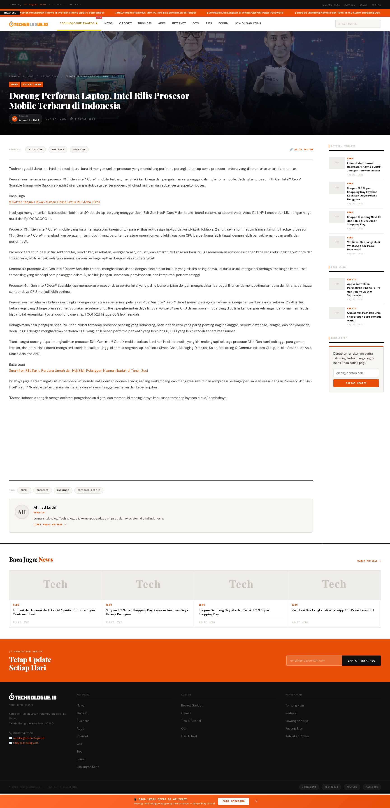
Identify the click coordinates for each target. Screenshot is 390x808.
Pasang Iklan (294, 728)
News (108, 23)
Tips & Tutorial (191, 721)
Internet (179, 23)
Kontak (376, 5)
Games (186, 713)
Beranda (14, 76)
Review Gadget (191, 705)
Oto (196, 23)
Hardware (63, 490)
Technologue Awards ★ (79, 23)
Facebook (79, 149)
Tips (209, 23)
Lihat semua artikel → (50, 524)
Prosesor (43, 490)
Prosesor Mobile (89, 490)
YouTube (352, 786)
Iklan (363, 5)
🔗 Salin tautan (301, 149)
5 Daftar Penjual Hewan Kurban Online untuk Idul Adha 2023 (54, 202)
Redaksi (349, 5)
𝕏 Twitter (35, 149)
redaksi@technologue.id (28, 738)
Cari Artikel (189, 736)
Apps (162, 23)
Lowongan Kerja (248, 23)
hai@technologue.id (26, 743)
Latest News (49, 76)
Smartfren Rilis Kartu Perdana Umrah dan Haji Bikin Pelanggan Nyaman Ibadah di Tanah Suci (78, 370)
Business (145, 23)
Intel (24, 490)
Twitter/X (331, 786)
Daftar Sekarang (361, 661)
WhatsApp (58, 149)
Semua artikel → (369, 561)
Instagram (309, 786)
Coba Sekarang (234, 801)
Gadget (125, 23)
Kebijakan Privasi (297, 736)
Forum (223, 23)
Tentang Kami (330, 5)
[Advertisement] (161, 439)
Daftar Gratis (356, 383)
